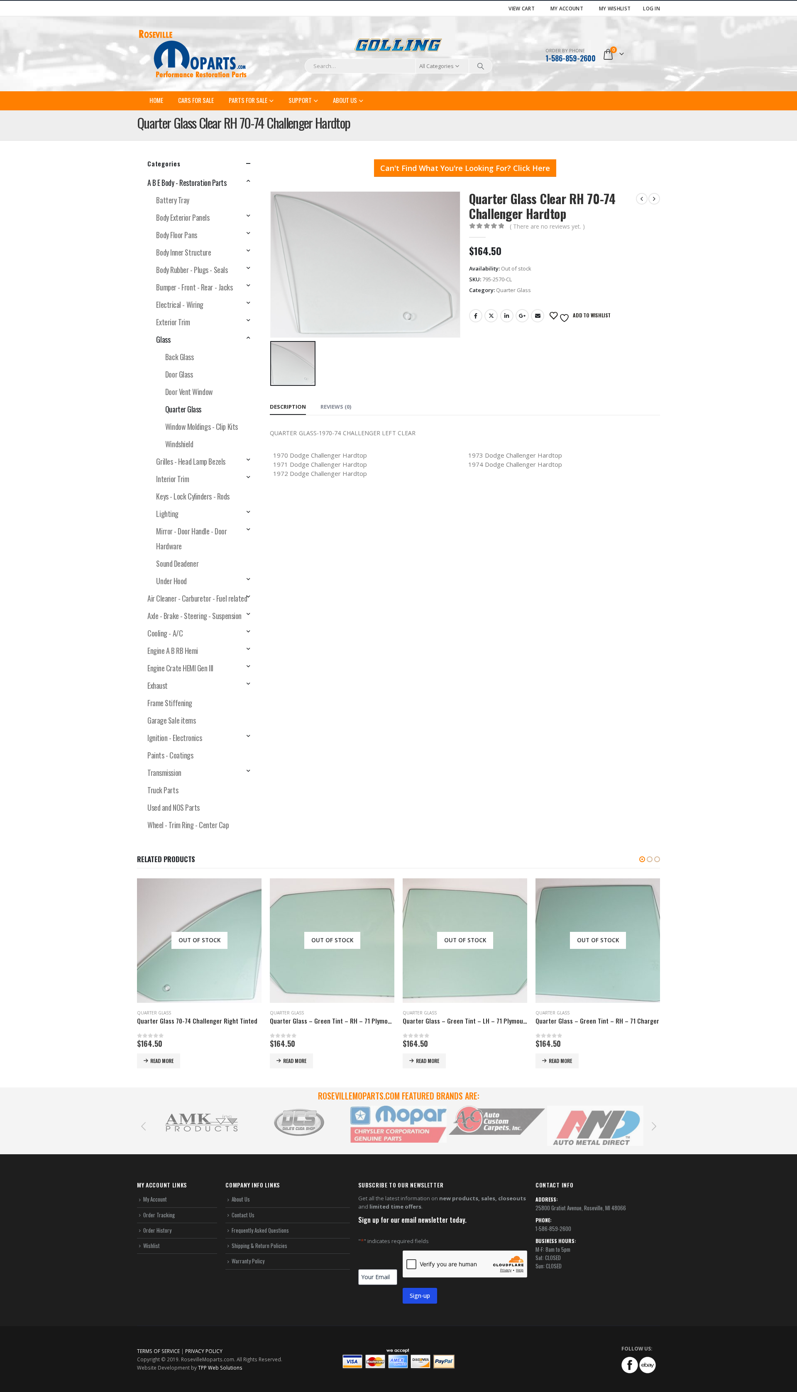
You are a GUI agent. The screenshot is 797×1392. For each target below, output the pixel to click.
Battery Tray (172, 200)
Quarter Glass (513, 290)
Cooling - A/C (165, 633)
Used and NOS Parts (173, 807)
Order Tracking (159, 1215)
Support (300, 100)
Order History (157, 1230)
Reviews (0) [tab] (335, 406)
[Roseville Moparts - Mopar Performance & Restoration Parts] (193, 54)
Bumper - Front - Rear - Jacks (194, 287)
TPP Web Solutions (220, 1367)
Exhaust (157, 685)
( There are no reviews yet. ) (547, 226)
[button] (642, 859)
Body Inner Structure (183, 252)
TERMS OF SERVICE (158, 1351)
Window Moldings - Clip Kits (201, 426)
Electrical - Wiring (179, 304)
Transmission (164, 772)
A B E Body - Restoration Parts (187, 182)
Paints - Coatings (170, 755)
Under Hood (171, 580)
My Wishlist (615, 8)
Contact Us (243, 1215)
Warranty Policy (248, 1261)
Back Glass (179, 356)
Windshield (179, 444)
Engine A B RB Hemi (172, 650)
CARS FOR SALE (196, 100)
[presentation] (143, 1125)
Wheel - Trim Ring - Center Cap (188, 824)
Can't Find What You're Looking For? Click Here (465, 168)
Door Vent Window (189, 391)
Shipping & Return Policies (259, 1245)
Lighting (167, 513)
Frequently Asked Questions (260, 1230)
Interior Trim (172, 478)
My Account (566, 8)
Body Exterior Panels (182, 217)
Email (537, 315)
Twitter (491, 315)
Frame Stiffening (169, 702)
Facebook (475, 315)
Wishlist (151, 1245)
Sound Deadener (177, 563)
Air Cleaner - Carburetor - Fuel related (197, 598)
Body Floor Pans (176, 234)
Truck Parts (162, 790)
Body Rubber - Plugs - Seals (191, 269)
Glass (163, 339)
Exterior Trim (173, 322)
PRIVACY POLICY (203, 1351)
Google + (522, 315)
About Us (345, 100)
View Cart (522, 8)
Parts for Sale (248, 100)
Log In (651, 8)
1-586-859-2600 (570, 58)
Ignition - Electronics (174, 737)
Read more (162, 1060)
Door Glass (179, 374)
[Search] (480, 66)
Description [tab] (288, 406)
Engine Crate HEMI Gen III (180, 668)
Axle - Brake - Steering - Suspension (194, 615)
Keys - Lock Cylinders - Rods (192, 496)
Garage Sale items (171, 720)
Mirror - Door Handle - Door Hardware (191, 538)
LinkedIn (506, 315)
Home (156, 100)
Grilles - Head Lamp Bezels (190, 461)
